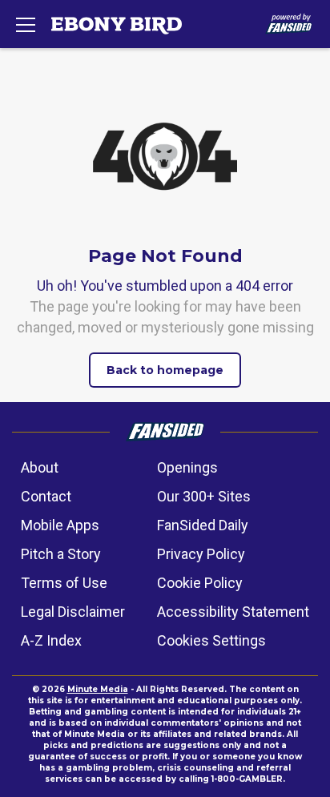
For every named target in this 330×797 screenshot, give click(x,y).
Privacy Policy (201, 553)
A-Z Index (51, 640)
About (39, 467)
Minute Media (97, 689)
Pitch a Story (61, 553)
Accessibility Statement (233, 611)
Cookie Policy (200, 582)
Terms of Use (64, 582)
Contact (46, 496)
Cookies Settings (211, 640)
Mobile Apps (60, 525)
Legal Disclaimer (73, 611)
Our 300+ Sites (204, 496)
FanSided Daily (202, 525)
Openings (187, 467)
